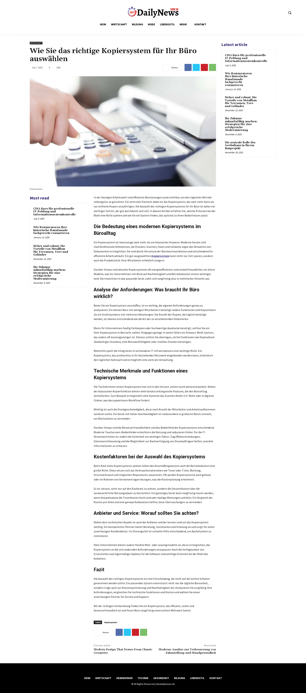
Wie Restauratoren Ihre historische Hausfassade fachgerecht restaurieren (51, 230)
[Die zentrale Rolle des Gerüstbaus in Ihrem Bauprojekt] (266, 147)
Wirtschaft (36, 43)
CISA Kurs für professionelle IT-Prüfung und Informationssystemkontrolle (54, 211)
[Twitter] (196, 67)
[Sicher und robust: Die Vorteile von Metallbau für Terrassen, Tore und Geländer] (78, 250)
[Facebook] (188, 67)
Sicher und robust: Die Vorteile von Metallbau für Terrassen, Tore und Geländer (50, 250)
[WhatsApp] (212, 67)
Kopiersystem (110, 622)
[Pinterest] (204, 67)
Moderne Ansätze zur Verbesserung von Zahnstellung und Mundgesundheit (187, 651)
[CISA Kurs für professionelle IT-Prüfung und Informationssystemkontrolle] (84, 213)
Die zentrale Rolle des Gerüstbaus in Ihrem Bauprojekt (240, 145)
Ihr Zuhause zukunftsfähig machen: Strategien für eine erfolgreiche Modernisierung (49, 272)
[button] (289, 12)
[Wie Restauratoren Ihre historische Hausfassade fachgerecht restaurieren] (78, 232)
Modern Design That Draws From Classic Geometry (123, 651)
